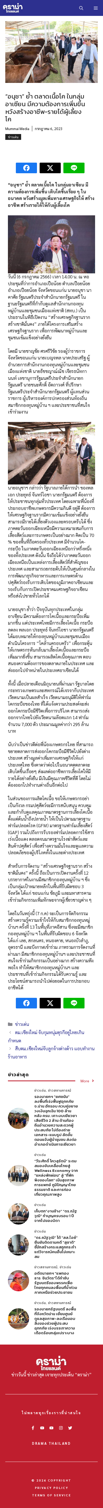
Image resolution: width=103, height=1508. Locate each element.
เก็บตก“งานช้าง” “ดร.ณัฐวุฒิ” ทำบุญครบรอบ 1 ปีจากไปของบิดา (55, 1216)
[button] (81, 8)
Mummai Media (17, 128)
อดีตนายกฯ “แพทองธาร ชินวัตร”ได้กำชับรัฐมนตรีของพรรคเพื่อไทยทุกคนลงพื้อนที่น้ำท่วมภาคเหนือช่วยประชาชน (55, 1282)
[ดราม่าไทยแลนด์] (13, 8)
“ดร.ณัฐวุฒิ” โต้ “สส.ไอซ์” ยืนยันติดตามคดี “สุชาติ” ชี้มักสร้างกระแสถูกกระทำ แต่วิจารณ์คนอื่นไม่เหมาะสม (56, 1247)
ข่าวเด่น (13, 137)
